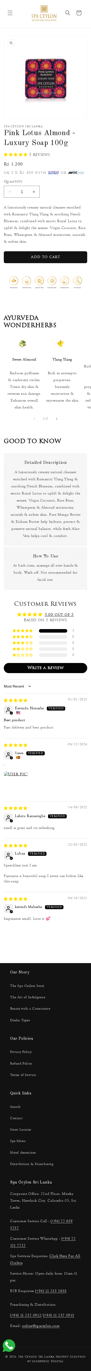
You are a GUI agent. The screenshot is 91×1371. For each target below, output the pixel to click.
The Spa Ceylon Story (27, 986)
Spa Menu (18, 1141)
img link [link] (22, 344)
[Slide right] (56, 418)
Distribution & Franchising (32, 1164)
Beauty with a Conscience (30, 1008)
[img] (16, 701)
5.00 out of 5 (59, 615)
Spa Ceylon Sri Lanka (36, 1357)
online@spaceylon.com (40, 1325)
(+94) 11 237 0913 (58, 1315)
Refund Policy (21, 1063)
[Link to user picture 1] (16, 784)
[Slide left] (34, 418)
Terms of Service (23, 1075)
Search (15, 1107)
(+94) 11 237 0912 (25, 1315)
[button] (10, 12)
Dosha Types (20, 1020)
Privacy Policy (20, 1052)
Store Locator (20, 1129)
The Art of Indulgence (28, 997)
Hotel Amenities (23, 1152)
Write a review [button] (45, 668)
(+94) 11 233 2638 (50, 1291)
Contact (16, 1118)
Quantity (13, 181)
